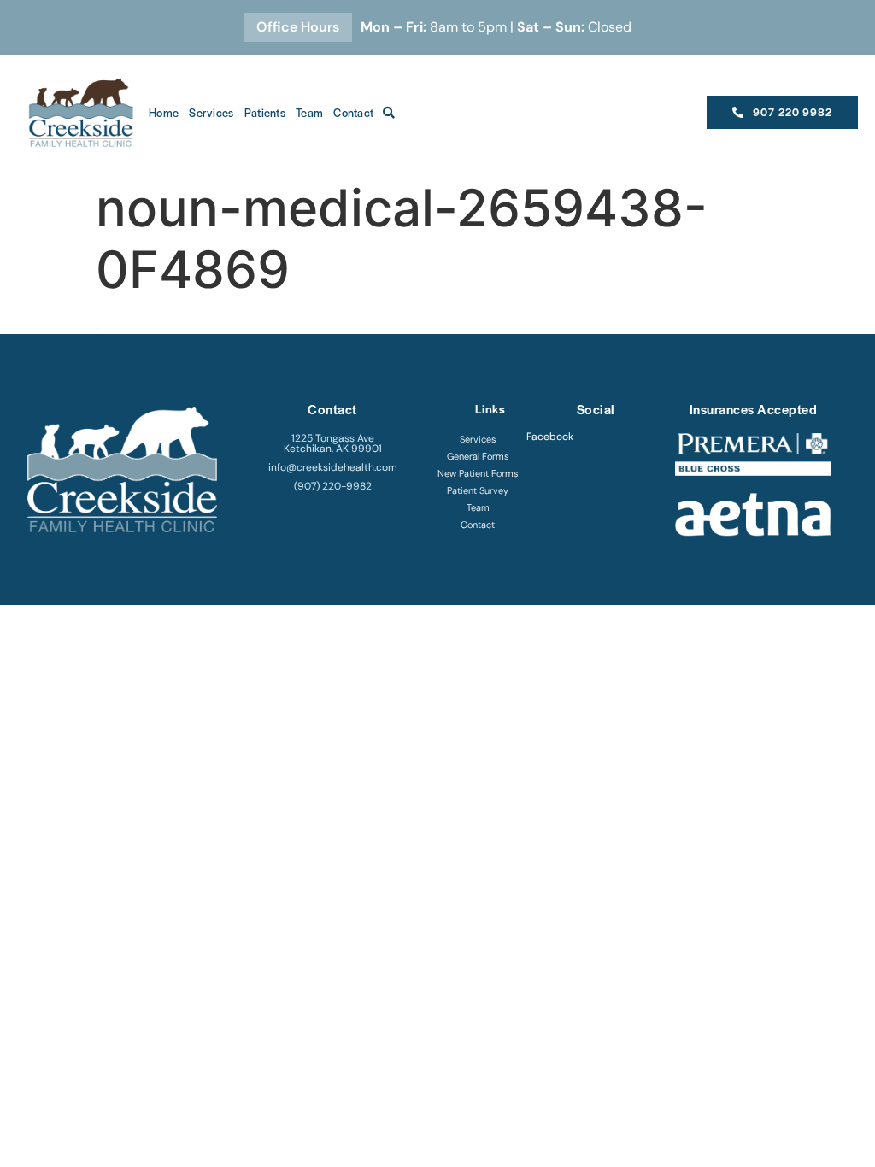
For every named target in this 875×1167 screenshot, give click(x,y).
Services (211, 112)
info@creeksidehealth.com (332, 467)
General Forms (477, 456)
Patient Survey (477, 490)
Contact (353, 112)
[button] (389, 113)
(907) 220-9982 (333, 486)
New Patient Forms (478, 473)
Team (309, 112)
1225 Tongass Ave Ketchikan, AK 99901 (333, 443)
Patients (264, 112)
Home (164, 112)
